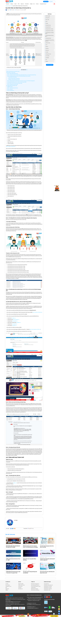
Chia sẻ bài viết (22, 9)
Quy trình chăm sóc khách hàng (10, 72)
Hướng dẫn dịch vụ (46, 583)
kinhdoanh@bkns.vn (16, 319)
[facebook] (45, 597)
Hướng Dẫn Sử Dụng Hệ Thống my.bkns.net (49, 40)
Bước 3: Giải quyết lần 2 (10, 90)
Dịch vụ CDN (47, 19)
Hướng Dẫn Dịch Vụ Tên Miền (49, 30)
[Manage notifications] (1, 615)
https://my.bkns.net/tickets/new (10, 146)
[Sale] (54, 4)
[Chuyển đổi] (54, 38)
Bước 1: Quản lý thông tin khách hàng (12, 73)
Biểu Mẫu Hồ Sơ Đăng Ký (34, 588)
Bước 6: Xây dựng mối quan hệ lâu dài (12, 84)
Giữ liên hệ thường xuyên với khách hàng (14, 78)
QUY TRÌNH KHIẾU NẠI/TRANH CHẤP (11, 85)
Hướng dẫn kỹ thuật (48, 38)
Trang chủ (7, 5)
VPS (46, 59)
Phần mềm (47, 50)
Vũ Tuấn (8, 9)
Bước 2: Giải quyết (9, 89)
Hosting (47, 23)
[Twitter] (11, 528)
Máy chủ (47, 46)
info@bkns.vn (34, 606)
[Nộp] (50, 1)
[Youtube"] (49, 597)
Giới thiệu (7, 583)
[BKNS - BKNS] (9, 1)
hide (26, 69)
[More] (14, 528)
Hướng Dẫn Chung (48, 25)
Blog (6, 587)
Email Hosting (20, 586)
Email (46, 21)
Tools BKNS (47, 57)
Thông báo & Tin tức (8, 586)
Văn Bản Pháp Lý (33, 587)
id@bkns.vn (15, 482)
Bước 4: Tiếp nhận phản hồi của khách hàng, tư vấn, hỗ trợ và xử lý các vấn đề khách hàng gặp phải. (21, 80)
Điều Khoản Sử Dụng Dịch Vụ (35, 583)
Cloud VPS (19, 587)
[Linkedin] (12, 528)
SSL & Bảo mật (20, 588)
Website (47, 61)
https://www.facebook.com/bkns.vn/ (35, 329)
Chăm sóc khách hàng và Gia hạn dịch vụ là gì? (12, 71)
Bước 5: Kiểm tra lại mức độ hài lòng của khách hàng (14, 83)
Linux (46, 44)
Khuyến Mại (7, 588)
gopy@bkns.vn (14, 325)
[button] (50, 611)
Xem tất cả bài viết (49, 64)
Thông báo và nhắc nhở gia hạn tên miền (14, 79)
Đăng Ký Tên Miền (20, 583)
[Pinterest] (47, 597)
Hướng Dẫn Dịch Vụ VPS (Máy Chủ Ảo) (49, 33)
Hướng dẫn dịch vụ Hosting (47, 587)
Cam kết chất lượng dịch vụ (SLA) (35, 586)
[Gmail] (13, 528)
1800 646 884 (34, 604)
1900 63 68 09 (34, 603)
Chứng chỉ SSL (48, 17)
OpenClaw (47, 48)
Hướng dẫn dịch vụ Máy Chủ (48, 588)
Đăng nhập (46, 1)
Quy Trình (10, 5)
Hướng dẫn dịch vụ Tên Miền (48, 586)
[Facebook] (10, 528)
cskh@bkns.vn (19, 322)
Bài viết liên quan (10, 534)
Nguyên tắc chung (9, 86)
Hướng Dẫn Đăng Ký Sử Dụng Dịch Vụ (49, 36)
